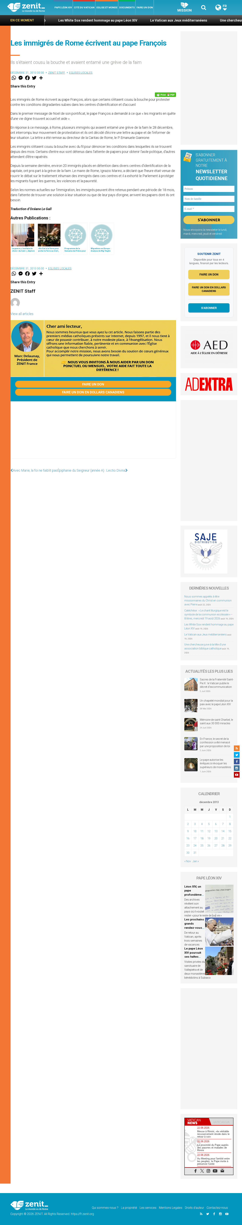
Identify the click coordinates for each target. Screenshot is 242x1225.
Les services (148, 1208)
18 (201, 838)
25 (201, 845)
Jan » (196, 861)
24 (194, 845)
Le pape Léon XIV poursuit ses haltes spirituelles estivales (193, 957)
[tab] (197, 1121)
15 (229, 831)
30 (187, 852)
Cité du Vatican (84, 7)
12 (208, 831)
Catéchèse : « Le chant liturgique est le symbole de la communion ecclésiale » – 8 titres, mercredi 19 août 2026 (208, 614)
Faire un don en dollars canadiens (93, 392)
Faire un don (145, 7)
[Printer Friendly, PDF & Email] (165, 94)
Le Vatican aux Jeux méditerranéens (146, 20)
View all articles (21, 314)
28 (222, 845)
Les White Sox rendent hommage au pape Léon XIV (65, 20)
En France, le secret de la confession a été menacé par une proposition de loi (215, 742)
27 (215, 845)
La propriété (129, 1208)
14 (222, 831)
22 (229, 838)
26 (208, 845)
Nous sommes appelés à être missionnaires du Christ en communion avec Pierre (208, 600)
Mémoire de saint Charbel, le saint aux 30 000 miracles (216, 721)
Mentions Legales (170, 1208)
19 (208, 838)
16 (187, 838)
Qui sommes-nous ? (105, 1208)
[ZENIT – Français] (30, 8)
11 (201, 831)
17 (194, 838)
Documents (127, 7)
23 (187, 845)
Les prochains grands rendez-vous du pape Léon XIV (194, 927)
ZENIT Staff (56, 72)
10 (194, 831)
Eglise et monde (106, 7)
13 (215, 831)
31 (194, 852)
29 (229, 845)
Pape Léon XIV (63, 7)
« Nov (187, 861)
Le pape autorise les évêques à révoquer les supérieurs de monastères (215, 763)
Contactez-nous (217, 1208)
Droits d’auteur (194, 1208)
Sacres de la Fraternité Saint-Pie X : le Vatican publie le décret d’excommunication (216, 683)
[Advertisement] (93, 433)
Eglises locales (81, 72)
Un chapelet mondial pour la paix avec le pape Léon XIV (216, 702)
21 (222, 838)
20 (215, 838)
